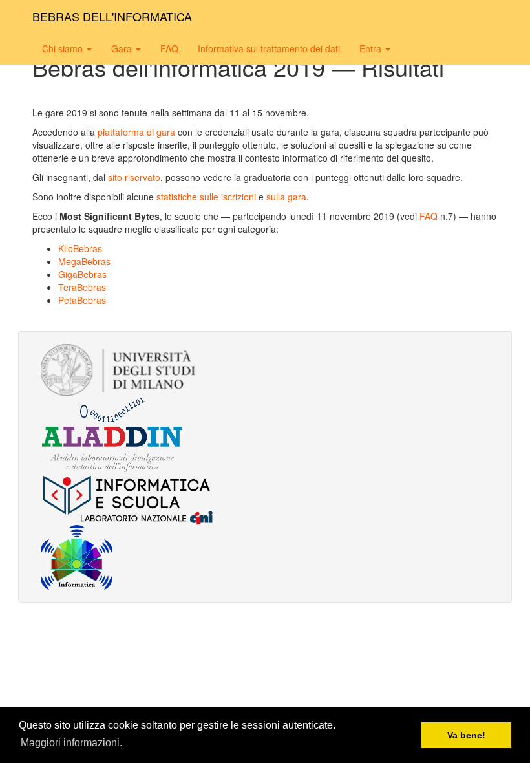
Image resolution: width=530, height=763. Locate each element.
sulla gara (286, 196)
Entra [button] (371, 48)
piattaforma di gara (136, 131)
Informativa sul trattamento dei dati (269, 48)
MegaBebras (84, 261)
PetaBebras (82, 300)
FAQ (169, 48)
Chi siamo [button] (63, 48)
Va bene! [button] (466, 735)
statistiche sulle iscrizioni (206, 196)
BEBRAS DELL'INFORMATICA (112, 16)
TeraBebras (82, 287)
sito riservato (134, 177)
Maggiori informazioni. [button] (71, 742)
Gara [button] (122, 48)
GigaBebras (82, 274)
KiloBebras (80, 248)
